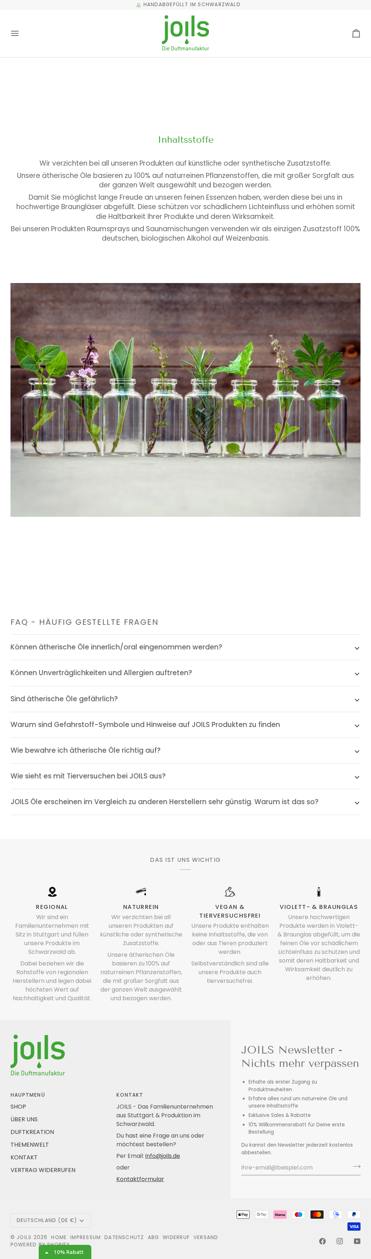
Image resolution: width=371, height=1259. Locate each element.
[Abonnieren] (354, 1166)
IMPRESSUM (85, 1237)
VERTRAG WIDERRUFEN (43, 1170)
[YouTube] (357, 1241)
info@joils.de (162, 1156)
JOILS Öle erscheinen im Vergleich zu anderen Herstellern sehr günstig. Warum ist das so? (164, 802)
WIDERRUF (176, 1237)
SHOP (18, 1106)
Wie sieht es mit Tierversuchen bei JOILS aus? (88, 776)
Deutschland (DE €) (47, 1220)
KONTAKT (24, 1157)
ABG (153, 1237)
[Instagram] (340, 1241)
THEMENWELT (30, 1144)
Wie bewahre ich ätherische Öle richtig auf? (86, 750)
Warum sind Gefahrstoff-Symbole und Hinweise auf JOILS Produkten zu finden (145, 725)
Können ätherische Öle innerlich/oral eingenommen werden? (116, 647)
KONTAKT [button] (129, 1095)
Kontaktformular (140, 1179)
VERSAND (205, 1237)
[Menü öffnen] (21, 33)
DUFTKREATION (32, 1132)
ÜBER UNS (24, 1119)
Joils (24, 1237)
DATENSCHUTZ (124, 1237)
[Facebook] (322, 1241)
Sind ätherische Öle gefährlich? (64, 699)
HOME (59, 1237)
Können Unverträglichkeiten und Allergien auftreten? (101, 673)
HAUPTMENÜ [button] (28, 1095)
